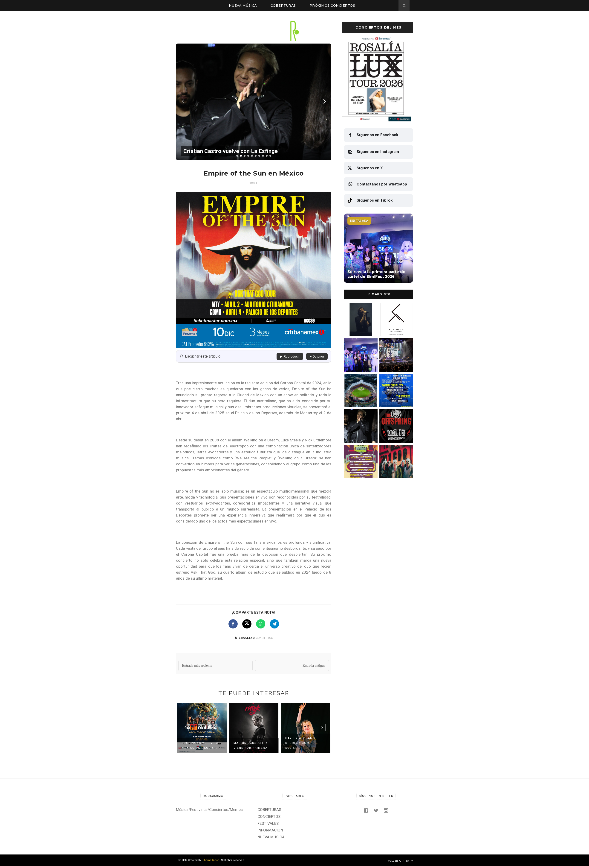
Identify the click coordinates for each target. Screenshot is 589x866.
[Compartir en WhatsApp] (260, 623)
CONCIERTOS (264, 638)
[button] (237, 156)
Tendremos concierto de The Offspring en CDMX (395, 433)
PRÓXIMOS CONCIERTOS (332, 5)
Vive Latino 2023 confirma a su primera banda (395, 327)
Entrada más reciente (197, 665)
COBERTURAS (283, 5)
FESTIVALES (268, 823)
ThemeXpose (210, 860)
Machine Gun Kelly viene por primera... (200, 745)
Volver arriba (398, 860)
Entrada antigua (314, 665)
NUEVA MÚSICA (243, 5)
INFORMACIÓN (270, 830)
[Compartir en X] (246, 623)
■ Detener (317, 356)
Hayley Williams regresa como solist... (248, 743)
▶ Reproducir (290, 356)
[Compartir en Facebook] (233, 623)
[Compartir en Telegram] (274, 623)
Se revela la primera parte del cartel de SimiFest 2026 (359, 362)
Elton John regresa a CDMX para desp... (304, 745)
